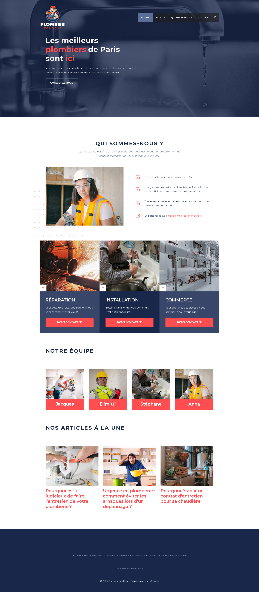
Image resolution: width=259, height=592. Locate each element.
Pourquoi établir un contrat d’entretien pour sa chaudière (182, 496)
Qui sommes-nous (181, 17)
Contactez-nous (61, 82)
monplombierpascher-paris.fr (184, 215)
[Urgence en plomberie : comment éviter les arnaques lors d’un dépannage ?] (129, 484)
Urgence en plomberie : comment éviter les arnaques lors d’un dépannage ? (129, 498)
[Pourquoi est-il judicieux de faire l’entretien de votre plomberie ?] (72, 484)
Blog (159, 17)
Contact (203, 17)
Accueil (145, 17)
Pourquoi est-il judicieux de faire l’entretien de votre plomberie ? (67, 498)
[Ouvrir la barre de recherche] (215, 17)
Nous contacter (69, 322)
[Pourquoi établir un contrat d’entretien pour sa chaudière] (187, 484)
